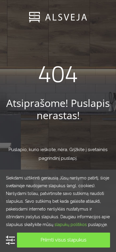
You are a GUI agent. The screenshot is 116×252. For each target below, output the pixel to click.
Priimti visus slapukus (63, 240)
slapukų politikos (70, 224)
